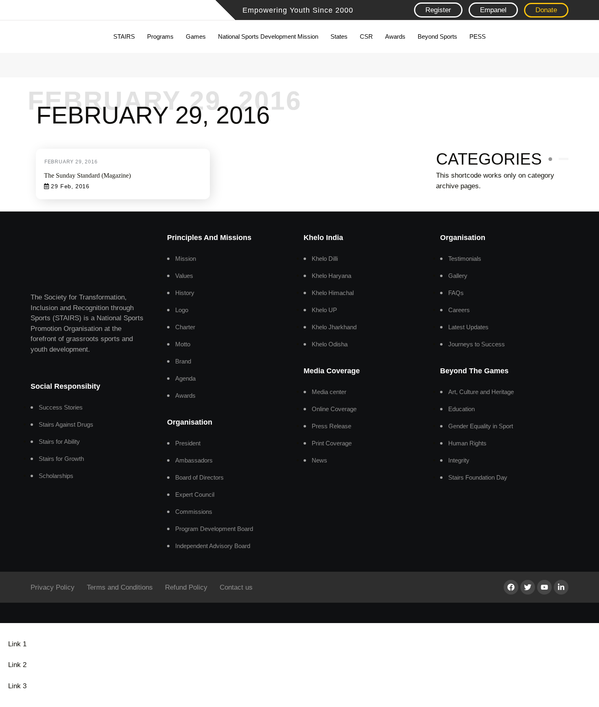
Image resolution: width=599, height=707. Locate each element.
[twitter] (527, 587)
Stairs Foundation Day (477, 477)
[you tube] (544, 587)
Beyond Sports (437, 36)
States (339, 36)
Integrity (458, 460)
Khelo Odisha (330, 344)
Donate (546, 10)
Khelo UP (324, 310)
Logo (181, 310)
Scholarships (56, 476)
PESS (477, 36)
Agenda (185, 378)
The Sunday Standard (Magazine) (87, 175)
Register (438, 10)
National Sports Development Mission (268, 36)
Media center (329, 392)
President (187, 443)
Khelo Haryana (331, 276)
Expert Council (194, 494)
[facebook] (511, 587)
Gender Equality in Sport (480, 426)
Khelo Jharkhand (334, 327)
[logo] (92, 11)
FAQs (456, 293)
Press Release (331, 426)
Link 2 (17, 665)
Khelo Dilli (325, 258)
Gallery (457, 276)
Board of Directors (199, 477)
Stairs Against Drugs (66, 424)
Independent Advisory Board (212, 546)
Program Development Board (214, 529)
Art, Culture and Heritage (481, 392)
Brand (183, 361)
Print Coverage (332, 443)
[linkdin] (561, 587)
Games (196, 36)
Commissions (193, 512)
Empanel (493, 10)
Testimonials (464, 258)
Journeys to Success (476, 344)
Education (461, 409)
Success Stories (61, 407)
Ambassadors (194, 460)
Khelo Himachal (333, 293)
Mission (185, 258)
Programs (160, 36)
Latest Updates (468, 327)
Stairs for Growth (61, 459)
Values (184, 276)
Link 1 (17, 644)
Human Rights (467, 443)
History (184, 293)
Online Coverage (334, 409)
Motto (182, 344)
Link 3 (17, 686)
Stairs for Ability (59, 441)
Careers (459, 310)
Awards (395, 36)
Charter (185, 327)
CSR (366, 36)
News (319, 460)
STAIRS (124, 36)
